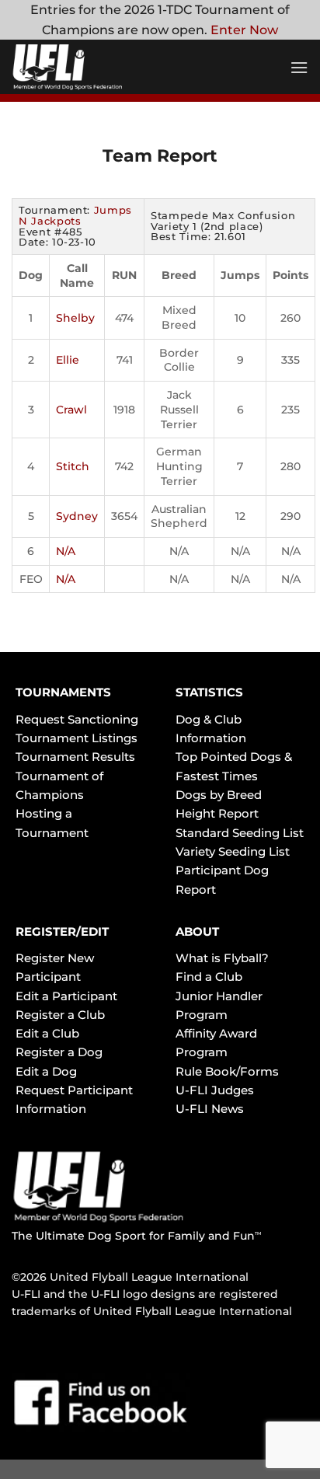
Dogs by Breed (219, 794)
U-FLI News (210, 1108)
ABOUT (197, 931)
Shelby (75, 318)
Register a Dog (59, 1052)
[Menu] (299, 67)
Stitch (72, 466)
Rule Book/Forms (227, 1071)
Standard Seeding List (240, 832)
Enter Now (244, 30)
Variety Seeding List (233, 851)
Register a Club (60, 1014)
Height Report (217, 813)
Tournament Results (75, 756)
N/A (65, 551)
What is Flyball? (222, 958)
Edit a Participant (66, 996)
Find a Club (209, 976)
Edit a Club (47, 1033)
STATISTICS (209, 692)
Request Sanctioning (77, 719)
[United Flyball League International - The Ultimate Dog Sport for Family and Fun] (105, 67)
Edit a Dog (46, 1071)
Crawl (71, 410)
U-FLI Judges (215, 1090)
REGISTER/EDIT (62, 931)
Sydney (77, 516)
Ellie (67, 360)
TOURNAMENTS (63, 692)
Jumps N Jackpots (75, 215)
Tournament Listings (76, 738)
